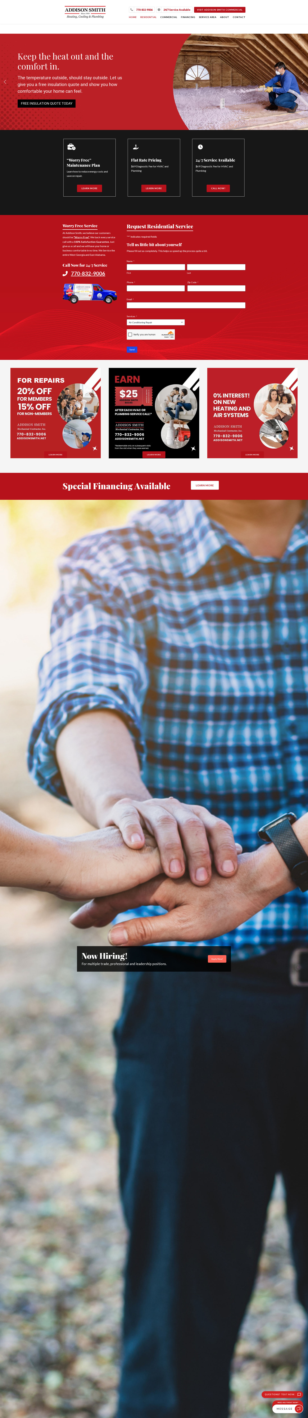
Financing (188, 17)
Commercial (168, 17)
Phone (131, 282)
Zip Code (192, 282)
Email (130, 299)
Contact (239, 17)
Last (189, 273)
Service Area (207, 17)
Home (133, 17)
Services (132, 316)
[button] (5, 81)
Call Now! (218, 188)
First (129, 273)
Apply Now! (217, 959)
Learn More (89, 188)
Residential (148, 17)
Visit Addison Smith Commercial (220, 9)
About (224, 17)
